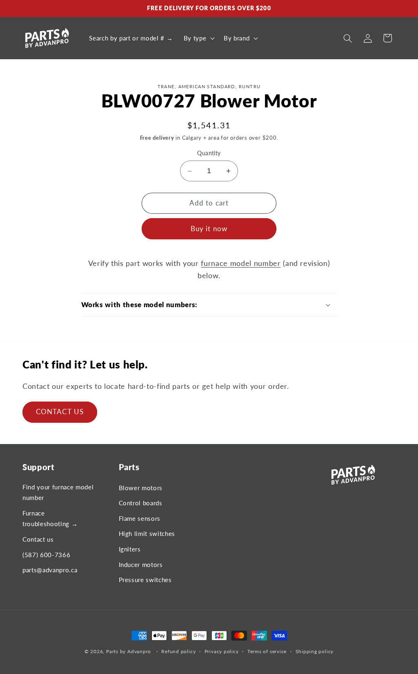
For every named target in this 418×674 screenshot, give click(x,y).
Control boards (140, 503)
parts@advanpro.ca (49, 570)
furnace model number (240, 263)
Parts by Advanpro (128, 651)
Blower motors (141, 487)
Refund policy (178, 651)
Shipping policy (315, 651)
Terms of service (267, 651)
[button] (198, 38)
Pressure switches (145, 579)
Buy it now (209, 229)
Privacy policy (222, 651)
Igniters (130, 549)
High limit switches (147, 533)
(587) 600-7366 (46, 554)
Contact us (38, 539)
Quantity (209, 153)
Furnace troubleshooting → (50, 518)
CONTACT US (60, 412)
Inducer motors (141, 564)
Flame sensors (140, 518)
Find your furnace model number (57, 492)
